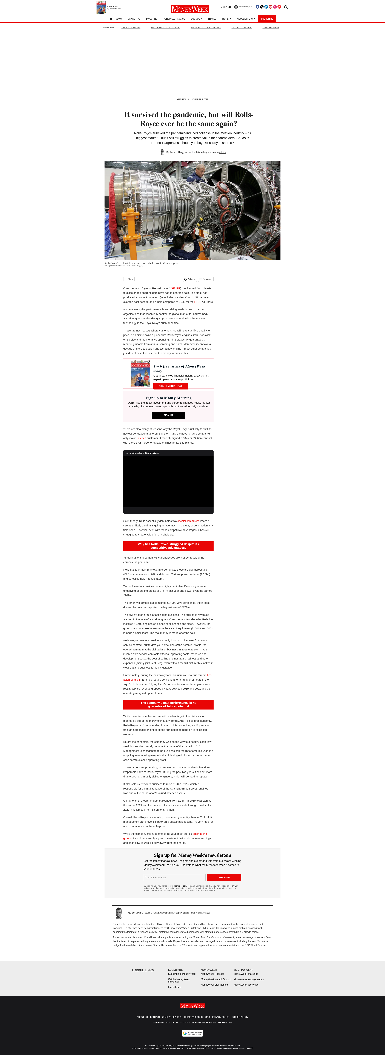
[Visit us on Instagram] (275, 7)
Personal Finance (174, 19)
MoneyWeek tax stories (246, 987)
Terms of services (182, 886)
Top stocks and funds (242, 27)
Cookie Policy (240, 1020)
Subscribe (267, 19)
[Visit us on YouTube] (270, 7)
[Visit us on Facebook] (257, 7)
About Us (142, 1020)
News (119, 19)
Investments (181, 99)
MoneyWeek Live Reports (214, 987)
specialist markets (188, 521)
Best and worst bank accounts (165, 27)
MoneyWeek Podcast (212, 977)
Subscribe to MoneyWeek (182, 977)
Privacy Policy (220, 1020)
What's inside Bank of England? (206, 27)
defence (141, 438)
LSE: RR (174, 288)
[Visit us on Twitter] (262, 7)
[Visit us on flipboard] (279, 7)
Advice (222, 152)
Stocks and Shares (200, 99)
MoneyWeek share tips (246, 977)
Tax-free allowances (131, 27)
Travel (212, 19)
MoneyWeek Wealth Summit (216, 982)
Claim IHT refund (271, 27)
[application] (168, 481)
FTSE (197, 301)
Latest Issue (174, 990)
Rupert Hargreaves (180, 152)
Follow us (192, 279)
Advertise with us (163, 1025)
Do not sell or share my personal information (204, 1025)
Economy (196, 19)
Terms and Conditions (197, 1020)
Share (130, 279)
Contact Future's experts (165, 1020)
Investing (151, 19)
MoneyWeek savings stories (249, 982)
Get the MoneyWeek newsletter (179, 983)
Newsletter (207, 279)
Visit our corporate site (230, 1049)
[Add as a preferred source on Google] (192, 1036)
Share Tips (134, 19)
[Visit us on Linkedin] (266, 7)
